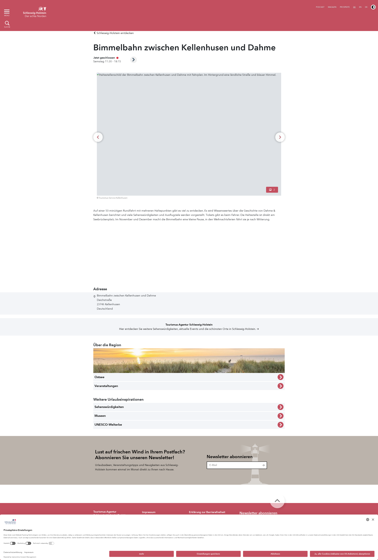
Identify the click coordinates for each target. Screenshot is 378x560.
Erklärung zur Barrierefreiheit (207, 512)
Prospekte (345, 7)
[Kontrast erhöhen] (373, 7)
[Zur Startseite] (34, 11)
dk (366, 7)
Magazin (332, 7)
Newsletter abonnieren (230, 456)
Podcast (320, 7)
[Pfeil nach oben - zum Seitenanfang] (277, 500)
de (354, 7)
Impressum (148, 512)
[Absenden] (263, 465)
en (360, 7)
